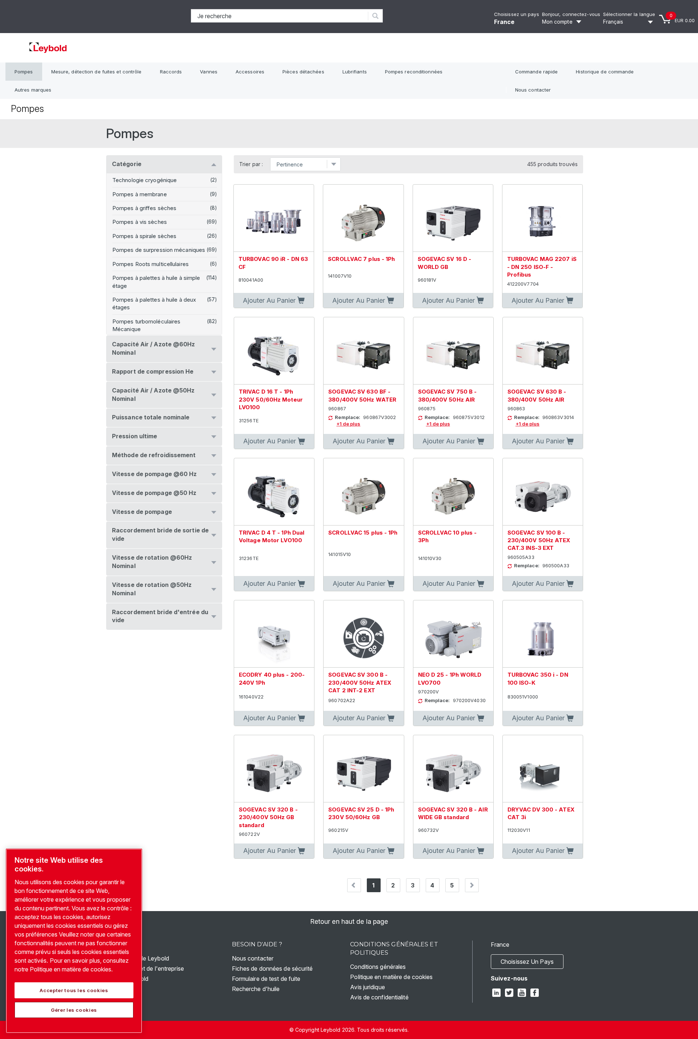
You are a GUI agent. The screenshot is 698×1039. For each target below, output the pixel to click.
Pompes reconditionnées (413, 71)
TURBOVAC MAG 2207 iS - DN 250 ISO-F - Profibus (542, 266)
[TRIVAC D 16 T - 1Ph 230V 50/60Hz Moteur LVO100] (274, 350)
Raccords (171, 71)
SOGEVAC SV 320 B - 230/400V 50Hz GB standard (268, 817)
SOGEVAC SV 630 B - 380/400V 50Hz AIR (537, 395)
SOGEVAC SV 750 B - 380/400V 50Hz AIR (447, 395)
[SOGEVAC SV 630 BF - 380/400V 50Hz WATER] (364, 350)
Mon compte (557, 22)
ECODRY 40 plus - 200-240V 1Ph (272, 678)
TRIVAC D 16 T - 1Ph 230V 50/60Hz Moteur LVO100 (271, 399)
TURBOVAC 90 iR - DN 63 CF (273, 262)
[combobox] (279, 15)
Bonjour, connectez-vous (571, 14)
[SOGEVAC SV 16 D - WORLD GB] (453, 218)
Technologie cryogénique (144, 180)
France (504, 21)
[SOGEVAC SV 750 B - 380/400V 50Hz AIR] (453, 350)
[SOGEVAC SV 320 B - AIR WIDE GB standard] (453, 768)
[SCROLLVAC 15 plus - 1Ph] (364, 491)
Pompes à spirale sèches (144, 236)
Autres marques (33, 90)
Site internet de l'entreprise (148, 968)
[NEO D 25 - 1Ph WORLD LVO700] (453, 634)
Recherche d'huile (256, 988)
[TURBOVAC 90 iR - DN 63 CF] (274, 218)
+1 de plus (348, 424)
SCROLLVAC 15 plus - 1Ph (362, 532)
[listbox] (629, 22)
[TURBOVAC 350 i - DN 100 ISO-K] (543, 634)
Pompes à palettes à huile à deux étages (154, 303)
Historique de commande (605, 71)
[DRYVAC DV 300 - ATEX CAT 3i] (543, 768)
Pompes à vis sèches (139, 221)
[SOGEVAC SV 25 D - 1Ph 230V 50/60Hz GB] (364, 768)
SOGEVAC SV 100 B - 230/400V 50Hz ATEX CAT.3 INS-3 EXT (539, 540)
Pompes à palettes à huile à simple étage (156, 281)
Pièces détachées (303, 71)
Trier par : (251, 164)
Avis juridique (367, 987)
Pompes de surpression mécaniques (158, 249)
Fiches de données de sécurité (272, 968)
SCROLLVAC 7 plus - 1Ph (361, 258)
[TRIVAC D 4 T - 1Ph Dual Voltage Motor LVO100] (274, 491)
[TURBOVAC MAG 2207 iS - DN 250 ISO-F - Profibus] (542, 218)
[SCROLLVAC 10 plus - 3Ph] (453, 491)
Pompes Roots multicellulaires (150, 264)
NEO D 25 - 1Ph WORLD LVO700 (450, 678)
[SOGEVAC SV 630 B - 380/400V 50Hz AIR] (543, 350)
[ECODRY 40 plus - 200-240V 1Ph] (274, 634)
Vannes (208, 71)
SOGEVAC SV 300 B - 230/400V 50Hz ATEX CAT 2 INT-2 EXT (359, 682)
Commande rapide (536, 71)
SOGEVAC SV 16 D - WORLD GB (445, 262)
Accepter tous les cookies (74, 990)
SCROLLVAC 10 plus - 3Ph (447, 536)
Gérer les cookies (74, 1010)
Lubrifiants (354, 71)
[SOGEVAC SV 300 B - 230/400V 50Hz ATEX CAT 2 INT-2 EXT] (364, 634)
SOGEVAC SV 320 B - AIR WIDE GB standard (453, 813)
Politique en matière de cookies (391, 976)
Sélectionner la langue (629, 14)
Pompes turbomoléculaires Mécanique (146, 325)
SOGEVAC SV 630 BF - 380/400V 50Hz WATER (362, 395)
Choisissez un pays (516, 14)
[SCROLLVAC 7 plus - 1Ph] (363, 218)
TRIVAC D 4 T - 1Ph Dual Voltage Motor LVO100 (271, 536)
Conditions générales (378, 966)
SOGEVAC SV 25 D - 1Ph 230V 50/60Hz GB (361, 813)
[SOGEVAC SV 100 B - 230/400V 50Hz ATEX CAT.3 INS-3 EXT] (543, 491)
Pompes (24, 71)
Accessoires (250, 71)
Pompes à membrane (139, 194)
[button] (274, 300)
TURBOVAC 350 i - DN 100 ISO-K (538, 678)
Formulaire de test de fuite (266, 978)
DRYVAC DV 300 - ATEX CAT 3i (541, 813)
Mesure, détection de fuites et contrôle (96, 71)
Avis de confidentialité (379, 997)
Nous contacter (533, 90)
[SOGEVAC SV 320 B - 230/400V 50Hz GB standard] (274, 768)
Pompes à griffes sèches (144, 208)
